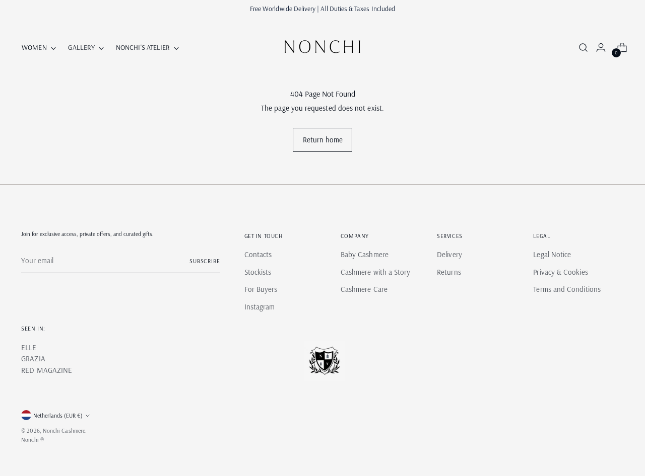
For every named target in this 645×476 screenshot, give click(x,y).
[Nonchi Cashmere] (322, 47)
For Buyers (261, 289)
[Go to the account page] (597, 47)
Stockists (258, 272)
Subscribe (204, 261)
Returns (449, 272)
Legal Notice (552, 254)
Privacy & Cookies (560, 272)
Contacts (258, 254)
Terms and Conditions (567, 289)
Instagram (259, 306)
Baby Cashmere (365, 254)
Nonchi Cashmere (64, 430)
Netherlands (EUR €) (58, 415)
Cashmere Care (364, 289)
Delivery (449, 254)
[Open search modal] (581, 47)
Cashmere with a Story (376, 272)
